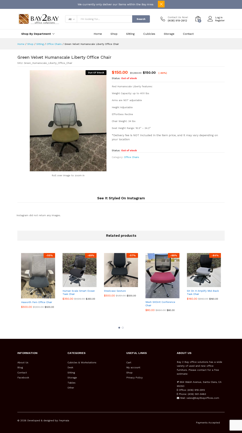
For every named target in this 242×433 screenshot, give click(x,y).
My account (133, 367)
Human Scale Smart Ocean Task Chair (79, 292)
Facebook (23, 377)
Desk (70, 367)
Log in (219, 17)
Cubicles (149, 33)
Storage (169, 33)
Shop (114, 33)
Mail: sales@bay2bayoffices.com (199, 397)
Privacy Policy (134, 377)
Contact (188, 33)
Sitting (130, 33)
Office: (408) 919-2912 (191, 389)
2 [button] (123, 328)
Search (141, 19)
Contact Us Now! (178, 17)
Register (220, 20)
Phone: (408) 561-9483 (192, 394)
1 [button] (119, 328)
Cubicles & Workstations (81, 362)
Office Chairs (131, 157)
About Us (22, 362)
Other (70, 387)
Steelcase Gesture (115, 290)
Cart (128, 362)
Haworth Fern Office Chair (36, 302)
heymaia (64, 420)
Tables (71, 382)
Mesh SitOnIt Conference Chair (160, 304)
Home (98, 33)
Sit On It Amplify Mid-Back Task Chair (203, 292)
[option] (38, 281)
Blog (20, 367)
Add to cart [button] (34, 297)
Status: (116, 78)
